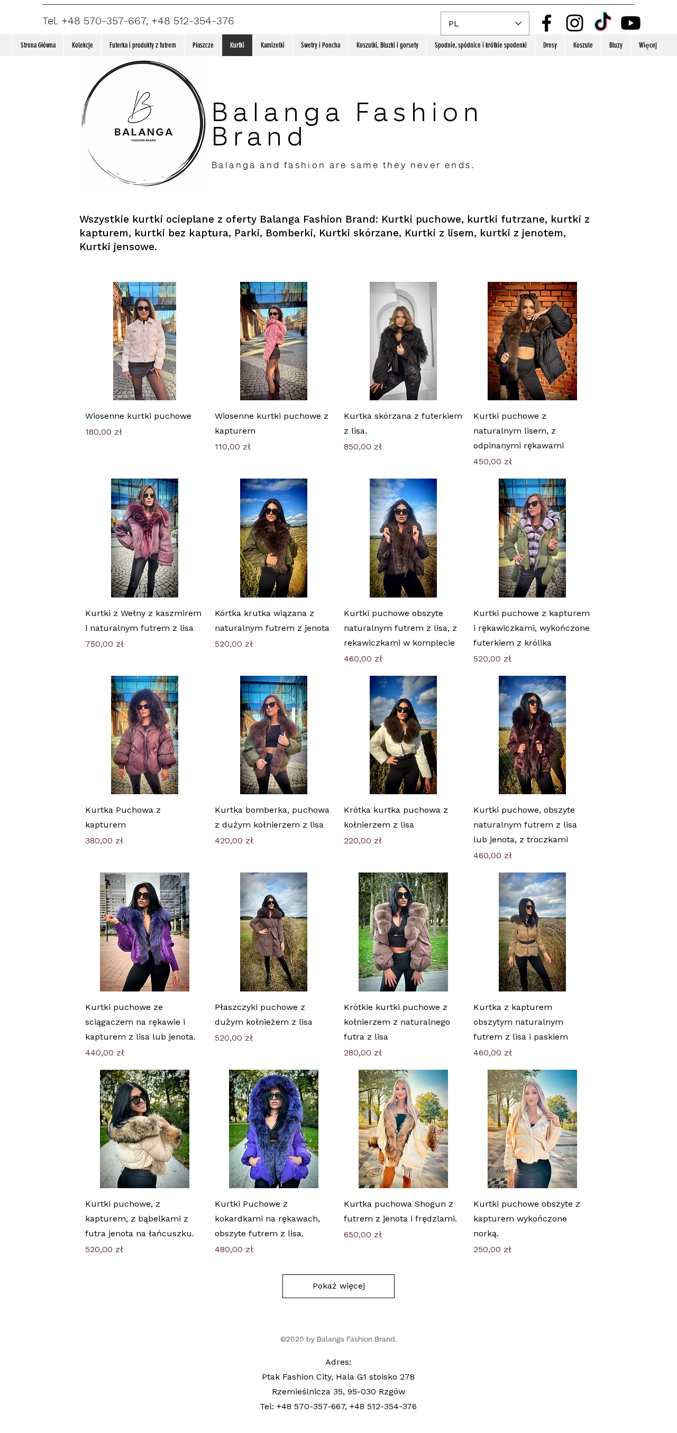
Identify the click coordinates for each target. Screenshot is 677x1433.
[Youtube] (630, 23)
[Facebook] (546, 23)
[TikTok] (602, 23)
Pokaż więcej (339, 1286)
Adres (337, 1362)
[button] (82, 45)
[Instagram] (574, 23)
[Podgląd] (144, 341)
